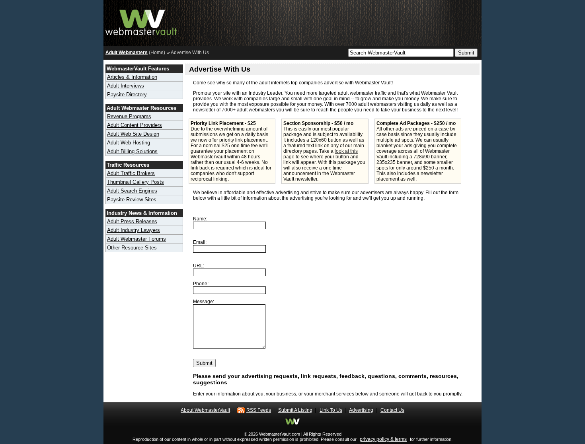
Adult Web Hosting (128, 143)
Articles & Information (132, 77)
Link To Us (331, 410)
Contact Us (392, 410)
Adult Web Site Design (133, 134)
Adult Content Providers (134, 125)
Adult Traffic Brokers (131, 173)
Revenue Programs (129, 116)
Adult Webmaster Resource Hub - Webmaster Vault (141, 21)
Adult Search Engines (132, 191)
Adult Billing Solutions (132, 151)
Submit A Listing (295, 410)
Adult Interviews (125, 86)
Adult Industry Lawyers (133, 230)
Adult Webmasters (126, 52)
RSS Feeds (258, 410)
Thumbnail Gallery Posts (135, 182)
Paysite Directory (127, 94)
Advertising (361, 410)
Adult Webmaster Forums (136, 239)
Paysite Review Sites (131, 200)
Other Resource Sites (132, 248)
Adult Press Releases (132, 221)
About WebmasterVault (205, 410)
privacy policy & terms (383, 439)
